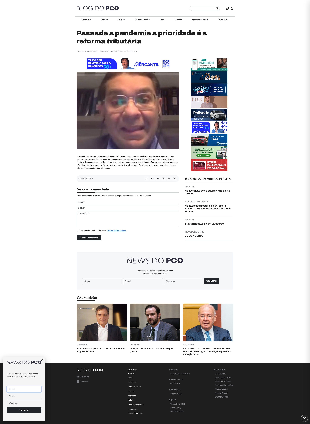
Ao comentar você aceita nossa (102, 231)
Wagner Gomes (221, 397)
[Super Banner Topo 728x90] (128, 64)
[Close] (42, 360)
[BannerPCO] (209, 102)
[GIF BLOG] (209, 165)
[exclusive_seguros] (209, 77)
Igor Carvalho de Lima (224, 385)
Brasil (162, 20)
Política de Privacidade (116, 231)
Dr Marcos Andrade (223, 377)
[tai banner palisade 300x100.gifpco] (209, 115)
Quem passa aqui (200, 20)
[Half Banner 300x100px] (209, 127)
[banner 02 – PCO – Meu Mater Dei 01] (209, 64)
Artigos (121, 20)
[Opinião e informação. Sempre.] (98, 8)
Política (104, 20)
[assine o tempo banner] (209, 152)
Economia (86, 20)
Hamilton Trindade (223, 381)
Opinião (178, 20)
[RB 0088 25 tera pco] (209, 140)
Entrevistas (223, 20)
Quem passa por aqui (136, 405)
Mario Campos (221, 389)
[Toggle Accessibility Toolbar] (304, 418)
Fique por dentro (142, 20)
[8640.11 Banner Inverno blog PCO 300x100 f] (209, 89)
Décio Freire (220, 374)
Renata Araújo (221, 393)
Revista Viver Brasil (135, 414)
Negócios (132, 396)
